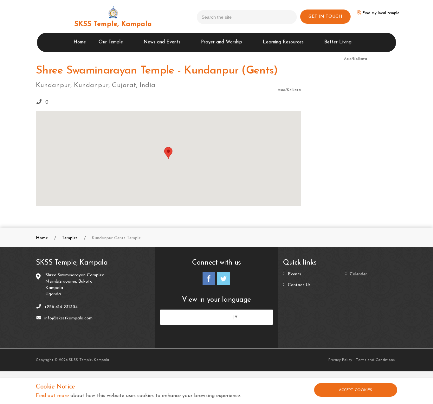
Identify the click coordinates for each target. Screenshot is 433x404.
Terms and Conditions (375, 360)
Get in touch (325, 16)
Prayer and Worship (221, 42)
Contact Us (299, 285)
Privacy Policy (340, 360)
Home (80, 42)
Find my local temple (381, 13)
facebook (209, 278)
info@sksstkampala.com (68, 318)
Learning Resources (283, 42)
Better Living (338, 42)
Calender (358, 274)
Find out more (52, 395)
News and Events (162, 42)
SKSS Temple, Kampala (113, 24)
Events (294, 274)
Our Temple (111, 42)
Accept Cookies (355, 390)
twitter (223, 278)
